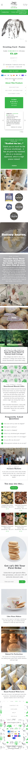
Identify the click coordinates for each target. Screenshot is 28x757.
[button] (3, 120)
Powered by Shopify (14, 748)
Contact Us (14, 705)
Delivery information (14, 90)
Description (14, 87)
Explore (14, 709)
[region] (14, 120)
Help (14, 712)
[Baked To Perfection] (14, 639)
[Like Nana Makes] (14, 602)
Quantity (14, 58)
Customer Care (14, 93)
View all (14, 487)
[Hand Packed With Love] (14, 677)
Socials (14, 716)
